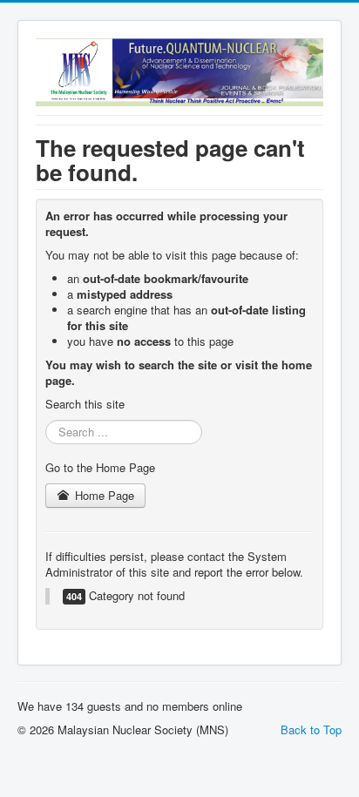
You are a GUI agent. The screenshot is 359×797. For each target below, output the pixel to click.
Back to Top (311, 729)
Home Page (102, 495)
